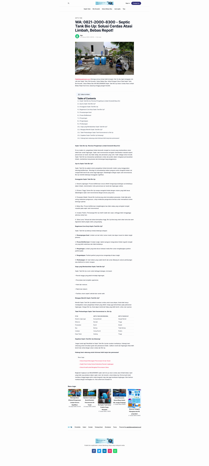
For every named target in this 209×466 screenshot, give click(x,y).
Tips (124, 9)
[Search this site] (68, 3)
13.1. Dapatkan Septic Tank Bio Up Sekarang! (90, 135)
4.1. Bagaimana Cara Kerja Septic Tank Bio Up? (91, 109)
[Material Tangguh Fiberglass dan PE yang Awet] (134, 398)
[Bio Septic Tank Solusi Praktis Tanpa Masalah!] (104, 396)
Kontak (90, 427)
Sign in (128, 3)
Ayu (81, 35)
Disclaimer (108, 427)
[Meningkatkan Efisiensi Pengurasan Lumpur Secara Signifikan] (74, 393)
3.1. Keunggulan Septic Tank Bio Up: (87, 106)
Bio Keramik (96, 9)
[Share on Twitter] (99, 451)
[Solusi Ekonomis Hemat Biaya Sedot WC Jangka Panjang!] (119, 393)
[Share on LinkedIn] (104, 451)
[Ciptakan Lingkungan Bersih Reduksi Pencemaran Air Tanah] (89, 393)
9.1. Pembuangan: (82, 124)
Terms (115, 427)
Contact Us (136, 3)
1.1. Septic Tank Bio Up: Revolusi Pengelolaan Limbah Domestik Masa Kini (98, 101)
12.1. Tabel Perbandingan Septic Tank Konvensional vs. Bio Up (95, 132)
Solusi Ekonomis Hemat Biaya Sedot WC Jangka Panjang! (119, 400)
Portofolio (77, 427)
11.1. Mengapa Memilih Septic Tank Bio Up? (89, 129)
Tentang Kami (99, 427)
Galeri (84, 427)
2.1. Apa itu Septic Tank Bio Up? (86, 104)
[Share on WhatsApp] (115, 451)
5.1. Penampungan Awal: (84, 112)
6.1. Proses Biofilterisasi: (84, 115)
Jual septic (117, 9)
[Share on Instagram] (110, 451)
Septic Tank (87, 9)
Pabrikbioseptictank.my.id (82, 79)
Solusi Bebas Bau (107, 9)
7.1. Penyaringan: (82, 118)
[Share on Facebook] (94, 451)
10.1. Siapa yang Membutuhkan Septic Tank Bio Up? (92, 126)
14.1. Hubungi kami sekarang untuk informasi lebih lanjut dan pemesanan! (98, 138)
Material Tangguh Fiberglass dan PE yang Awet (134, 411)
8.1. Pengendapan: (82, 121)
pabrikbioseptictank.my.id (133, 427)
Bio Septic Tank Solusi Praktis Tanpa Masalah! (104, 407)
